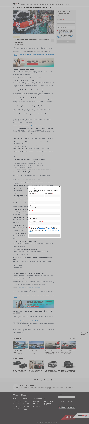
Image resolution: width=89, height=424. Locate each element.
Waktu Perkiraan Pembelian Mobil (36, 221)
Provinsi (31, 199)
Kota (30, 205)
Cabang (31, 210)
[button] (44, 187)
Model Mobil (31, 216)
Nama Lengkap (32, 193)
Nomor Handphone (49, 193)
